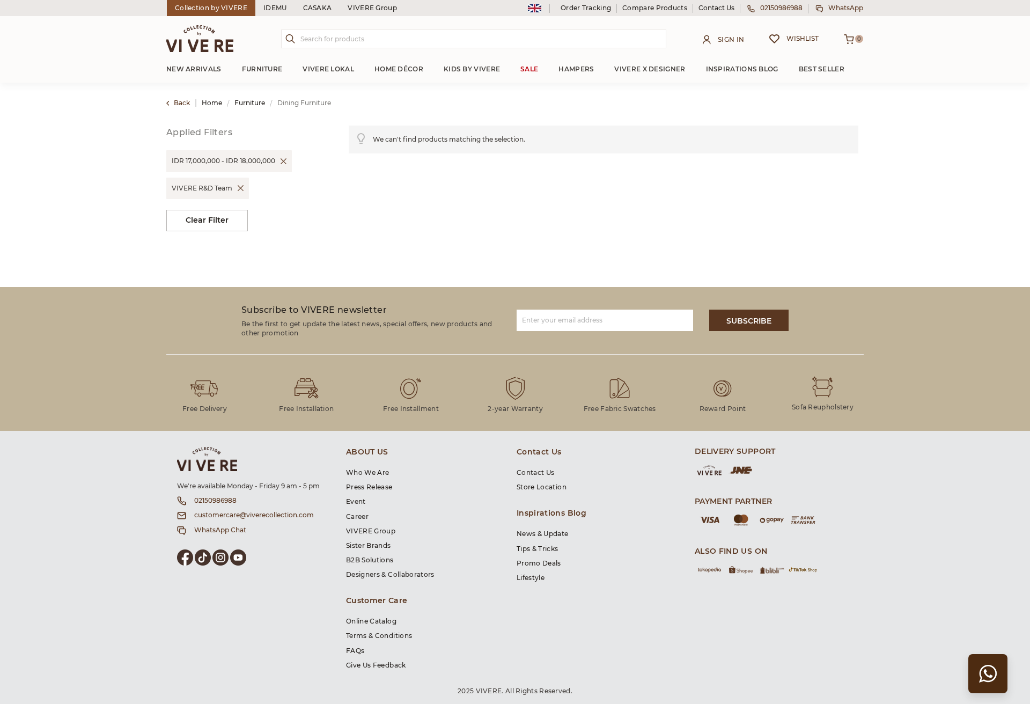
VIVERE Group (372, 8)
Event (356, 501)
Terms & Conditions (379, 636)
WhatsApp (845, 8)
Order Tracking (586, 8)
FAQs (355, 651)
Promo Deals (539, 563)
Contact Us (716, 8)
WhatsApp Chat (220, 530)
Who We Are (367, 473)
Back (182, 103)
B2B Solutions (370, 560)
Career (357, 517)
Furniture (250, 103)
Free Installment (411, 409)
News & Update (543, 534)
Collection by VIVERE (211, 8)
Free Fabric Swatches (620, 409)
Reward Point (723, 409)
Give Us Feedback (376, 665)
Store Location (541, 487)
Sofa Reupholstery (823, 407)
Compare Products (654, 8)
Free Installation (306, 409)
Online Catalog (371, 621)
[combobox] (473, 39)
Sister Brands (368, 545)
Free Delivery (204, 409)
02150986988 (781, 8)
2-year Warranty (515, 409)
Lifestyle (531, 578)
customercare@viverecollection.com (254, 515)
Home (213, 103)
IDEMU (275, 8)
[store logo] (199, 38)
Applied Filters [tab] (199, 132)
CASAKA (317, 8)
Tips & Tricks (537, 549)
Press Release (369, 487)
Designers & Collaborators (390, 574)
